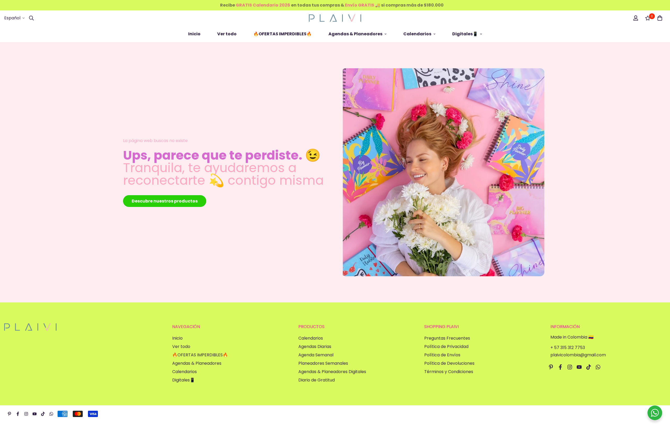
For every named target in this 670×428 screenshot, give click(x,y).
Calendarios (417, 34)
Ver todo (227, 34)
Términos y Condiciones (448, 372)
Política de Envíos (442, 355)
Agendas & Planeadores (355, 34)
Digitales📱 (465, 34)
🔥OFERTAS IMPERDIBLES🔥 (282, 34)
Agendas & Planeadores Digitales (332, 372)
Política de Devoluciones (449, 363)
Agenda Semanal (315, 355)
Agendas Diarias (314, 346)
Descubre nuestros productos (165, 201)
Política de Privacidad (446, 346)
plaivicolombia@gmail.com (578, 355)
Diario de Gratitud (316, 380)
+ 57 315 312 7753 (567, 348)
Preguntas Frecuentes (447, 338)
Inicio (194, 34)
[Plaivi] (335, 18)
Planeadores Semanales (323, 363)
